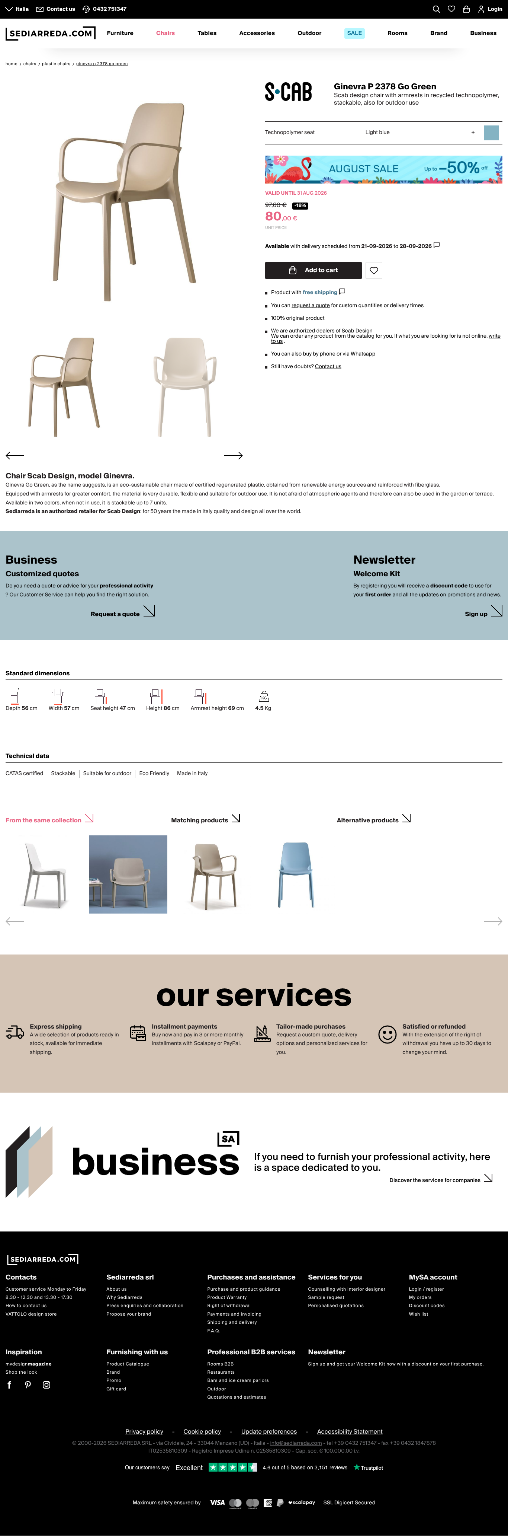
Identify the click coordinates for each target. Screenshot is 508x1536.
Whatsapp (363, 354)
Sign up (476, 614)
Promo (113, 1381)
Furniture (120, 33)
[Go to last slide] (15, 455)
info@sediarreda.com (296, 1443)
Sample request (326, 1297)
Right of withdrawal (229, 1306)
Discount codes (427, 1306)
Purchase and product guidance (243, 1289)
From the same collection (43, 819)
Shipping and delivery (232, 1322)
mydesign (29, 1364)
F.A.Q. (213, 1331)
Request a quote (115, 614)
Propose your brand (128, 1314)
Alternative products (368, 819)
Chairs (165, 33)
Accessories (257, 33)
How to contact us (26, 1306)
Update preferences (269, 1432)
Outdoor (309, 33)
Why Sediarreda (124, 1297)
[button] (64, 386)
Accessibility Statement (350, 1432)
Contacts (21, 1278)
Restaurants (221, 1372)
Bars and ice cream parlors (238, 1381)
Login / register (426, 1289)
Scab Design (357, 330)
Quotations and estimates (236, 1397)
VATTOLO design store (31, 1314)
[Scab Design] (293, 91)
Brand (438, 33)
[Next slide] (233, 455)
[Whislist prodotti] (451, 9)
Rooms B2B (220, 1364)
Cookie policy (202, 1432)
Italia (22, 9)
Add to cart (321, 270)
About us (116, 1289)
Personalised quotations (336, 1306)
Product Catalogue (127, 1364)
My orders (420, 1297)
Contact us (328, 366)
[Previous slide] (15, 921)
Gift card (116, 1389)
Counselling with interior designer (347, 1289)
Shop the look (21, 1372)
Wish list (418, 1314)
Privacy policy (144, 1432)
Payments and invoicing (234, 1314)
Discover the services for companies (435, 1180)
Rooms (398, 33)
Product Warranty (227, 1297)
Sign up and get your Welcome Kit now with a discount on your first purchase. (396, 1364)
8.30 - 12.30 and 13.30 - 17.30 (39, 1297)
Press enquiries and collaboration (144, 1306)
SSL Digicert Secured (350, 1502)
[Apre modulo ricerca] (436, 10)
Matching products (199, 819)
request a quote (311, 305)
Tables (206, 33)
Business (483, 33)
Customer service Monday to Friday (46, 1289)
